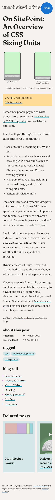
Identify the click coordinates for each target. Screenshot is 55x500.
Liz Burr (10, 399)
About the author (40, 486)
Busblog (10, 390)
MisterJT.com (13, 376)
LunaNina (11, 404)
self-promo (11, 359)
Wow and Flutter (15, 380)
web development (23, 353)
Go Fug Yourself (15, 394)
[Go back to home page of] (22, 7)
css (7, 353)
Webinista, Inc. (20, 318)
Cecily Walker (13, 385)
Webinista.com (13, 102)
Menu (47, 8)
